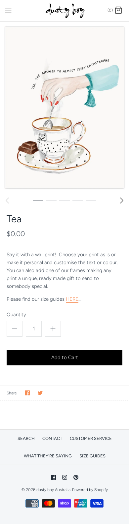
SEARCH (26, 438)
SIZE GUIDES (92, 455)
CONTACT (52, 438)
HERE (72, 299)
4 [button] (77, 200)
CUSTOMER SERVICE (91, 438)
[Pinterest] (75, 477)
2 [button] (51, 200)
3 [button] (64, 200)
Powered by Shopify (90, 489)
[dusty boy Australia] (64, 10)
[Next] (121, 200)
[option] (64, 107)
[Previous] (7, 200)
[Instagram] (64, 477)
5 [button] (91, 200)
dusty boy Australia (53, 489)
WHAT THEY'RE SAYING (48, 455)
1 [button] (38, 200)
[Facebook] (53, 477)
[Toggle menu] (8, 10)
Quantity (16, 315)
